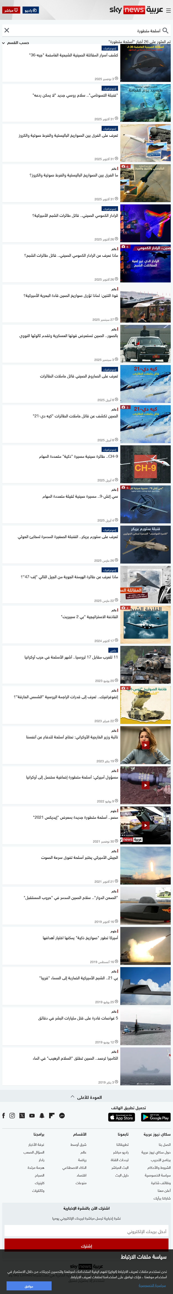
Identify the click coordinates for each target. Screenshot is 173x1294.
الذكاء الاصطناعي (74, 1167)
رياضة (82, 1159)
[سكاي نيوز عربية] (136, 10)
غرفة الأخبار (36, 1144)
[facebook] (3, 1115)
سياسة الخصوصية (158, 1174)
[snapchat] (42, 1115)
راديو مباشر (121, 1151)
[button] (6, 30)
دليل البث (122, 1174)
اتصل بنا (165, 1144)
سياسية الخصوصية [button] (152, 1285)
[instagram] (12, 1115)
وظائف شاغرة (161, 1182)
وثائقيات (38, 1190)
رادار (41, 1159)
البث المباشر (120, 1167)
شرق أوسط (78, 1144)
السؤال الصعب (33, 1151)
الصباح (39, 1174)
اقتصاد (81, 1174)
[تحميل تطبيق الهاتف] (139, 1117)
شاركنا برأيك (162, 1197)
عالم (83, 1151)
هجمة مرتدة (36, 1167)
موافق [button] (29, 1286)
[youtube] (32, 1115)
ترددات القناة (120, 1159)
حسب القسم (17, 42)
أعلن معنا (164, 1190)
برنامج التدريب (161, 1159)
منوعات (81, 1182)
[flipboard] (52, 1115)
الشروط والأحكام (159, 1167)
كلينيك (39, 1182)
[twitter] (22, 1115)
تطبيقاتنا (122, 1144)
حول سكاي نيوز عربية (156, 1151)
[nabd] (62, 1115)
